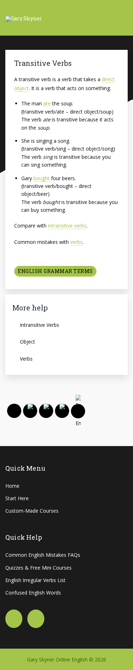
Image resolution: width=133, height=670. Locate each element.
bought (41, 178)
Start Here (17, 498)
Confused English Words (33, 592)
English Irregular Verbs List (35, 580)
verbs (76, 242)
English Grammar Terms (55, 271)
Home (12, 485)
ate (47, 103)
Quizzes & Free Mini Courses (38, 567)
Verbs (26, 358)
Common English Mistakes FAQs (42, 554)
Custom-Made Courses (32, 510)
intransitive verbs (67, 225)
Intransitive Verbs (39, 324)
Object (27, 341)
